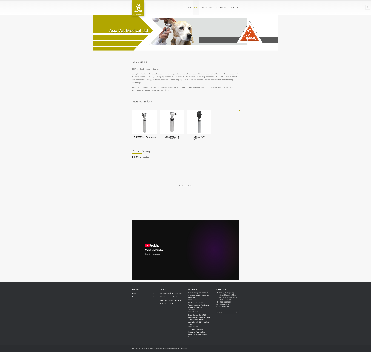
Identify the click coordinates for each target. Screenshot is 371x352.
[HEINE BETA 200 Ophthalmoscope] (199, 122)
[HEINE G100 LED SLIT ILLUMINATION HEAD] (172, 122)
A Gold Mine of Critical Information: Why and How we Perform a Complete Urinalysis (197, 332)
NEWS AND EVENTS (222, 7)
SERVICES (211, 7)
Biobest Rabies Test (166, 304)
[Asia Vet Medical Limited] (138, 8)
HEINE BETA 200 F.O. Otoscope (144, 137)
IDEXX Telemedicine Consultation (171, 293)
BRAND (196, 7)
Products (135, 297)
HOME (190, 7)
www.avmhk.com (224, 307)
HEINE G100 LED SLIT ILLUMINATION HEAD (172, 138)
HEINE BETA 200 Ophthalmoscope (199, 138)
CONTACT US (234, 7)
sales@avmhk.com (224, 304)
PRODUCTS (203, 7)
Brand (134, 293)
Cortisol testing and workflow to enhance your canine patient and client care (198, 295)
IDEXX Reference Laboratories (170, 297)
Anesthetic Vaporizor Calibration (170, 300)
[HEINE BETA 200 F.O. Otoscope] (144, 122)
